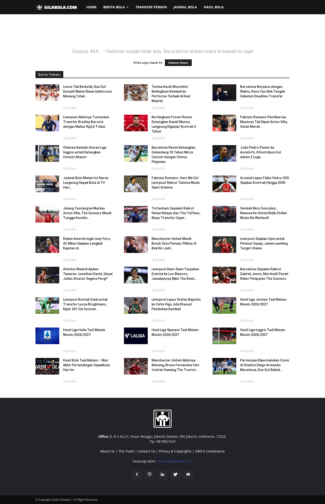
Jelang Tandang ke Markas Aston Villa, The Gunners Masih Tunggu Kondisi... (87, 213)
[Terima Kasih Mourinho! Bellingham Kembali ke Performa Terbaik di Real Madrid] (136, 92)
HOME (91, 7)
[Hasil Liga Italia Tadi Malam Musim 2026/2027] (47, 336)
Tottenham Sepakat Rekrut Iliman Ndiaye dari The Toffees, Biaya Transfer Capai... (176, 213)
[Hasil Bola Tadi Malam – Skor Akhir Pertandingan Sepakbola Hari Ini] (47, 366)
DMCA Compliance (210, 451)
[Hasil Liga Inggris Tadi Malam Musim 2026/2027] (224, 336)
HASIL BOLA (214, 7)
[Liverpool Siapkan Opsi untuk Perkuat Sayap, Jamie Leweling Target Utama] (224, 244)
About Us (107, 451)
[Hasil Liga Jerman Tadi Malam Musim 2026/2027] (224, 305)
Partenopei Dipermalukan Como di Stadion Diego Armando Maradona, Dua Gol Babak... (264, 365)
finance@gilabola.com (174, 461)
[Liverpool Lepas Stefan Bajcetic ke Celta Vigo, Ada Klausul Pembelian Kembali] (136, 305)
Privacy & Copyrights (175, 451)
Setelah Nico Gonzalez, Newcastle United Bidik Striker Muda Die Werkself (263, 213)
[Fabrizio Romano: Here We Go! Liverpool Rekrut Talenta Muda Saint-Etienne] (136, 184)
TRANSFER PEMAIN (151, 7)
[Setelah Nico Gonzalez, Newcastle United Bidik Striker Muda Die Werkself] (224, 214)
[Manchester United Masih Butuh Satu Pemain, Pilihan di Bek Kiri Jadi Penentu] (136, 244)
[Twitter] (175, 474)
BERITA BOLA (114, 7)
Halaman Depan (178, 62)
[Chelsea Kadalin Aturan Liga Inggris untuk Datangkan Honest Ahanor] (47, 153)
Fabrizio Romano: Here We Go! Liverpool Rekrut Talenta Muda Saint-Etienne (176, 182)
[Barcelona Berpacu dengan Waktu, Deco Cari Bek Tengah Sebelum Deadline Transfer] (224, 92)
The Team (126, 451)
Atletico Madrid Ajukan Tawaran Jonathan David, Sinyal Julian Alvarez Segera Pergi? (88, 274)
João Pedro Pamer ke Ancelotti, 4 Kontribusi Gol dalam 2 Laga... (260, 152)
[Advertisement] (162, 34)
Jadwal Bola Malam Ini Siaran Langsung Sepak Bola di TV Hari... (85, 182)
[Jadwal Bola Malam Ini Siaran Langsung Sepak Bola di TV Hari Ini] (47, 184)
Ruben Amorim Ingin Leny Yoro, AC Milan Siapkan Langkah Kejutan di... (87, 243)
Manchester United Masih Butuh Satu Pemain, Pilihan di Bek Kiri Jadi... (174, 243)
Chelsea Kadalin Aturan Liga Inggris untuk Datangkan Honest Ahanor (84, 152)
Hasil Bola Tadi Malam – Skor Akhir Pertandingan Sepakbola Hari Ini (86, 365)
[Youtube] (188, 474)
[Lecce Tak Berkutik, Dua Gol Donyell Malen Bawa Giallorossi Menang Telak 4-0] (47, 92)
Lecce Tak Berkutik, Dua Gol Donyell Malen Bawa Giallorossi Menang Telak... (87, 91)
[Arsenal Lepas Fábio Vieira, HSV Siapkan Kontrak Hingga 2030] (224, 184)
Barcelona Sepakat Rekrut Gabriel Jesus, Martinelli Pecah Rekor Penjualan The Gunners (264, 274)
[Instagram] (149, 474)
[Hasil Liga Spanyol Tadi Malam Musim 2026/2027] (136, 336)
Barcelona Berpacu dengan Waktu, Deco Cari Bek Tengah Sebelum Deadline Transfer (262, 91)
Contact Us (146, 451)
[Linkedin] (162, 474)
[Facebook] (137, 474)
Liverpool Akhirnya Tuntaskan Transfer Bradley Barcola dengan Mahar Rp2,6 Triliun (86, 121)
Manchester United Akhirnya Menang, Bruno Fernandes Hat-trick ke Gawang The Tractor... (176, 365)
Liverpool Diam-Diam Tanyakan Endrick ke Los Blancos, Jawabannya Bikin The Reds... (175, 274)
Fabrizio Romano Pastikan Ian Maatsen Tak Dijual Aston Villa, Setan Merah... (264, 121)
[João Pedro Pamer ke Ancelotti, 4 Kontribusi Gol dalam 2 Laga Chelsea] (224, 153)
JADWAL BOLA (185, 7)
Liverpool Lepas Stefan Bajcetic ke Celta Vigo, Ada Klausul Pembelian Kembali (176, 304)
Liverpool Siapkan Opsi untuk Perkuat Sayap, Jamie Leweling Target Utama (264, 243)
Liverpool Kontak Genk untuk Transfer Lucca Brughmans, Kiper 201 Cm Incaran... (85, 304)
